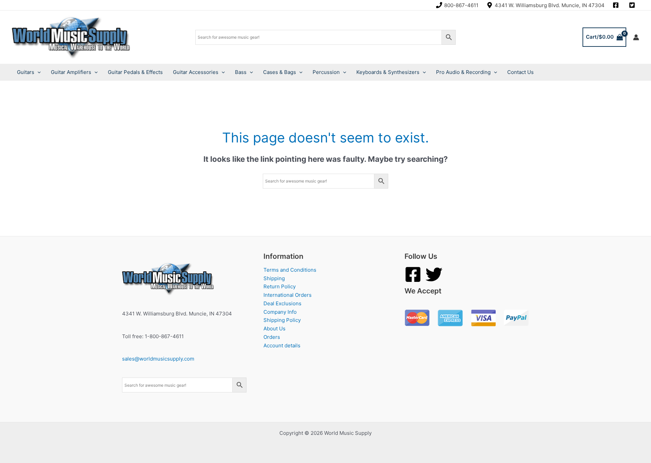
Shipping (274, 278)
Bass (240, 72)
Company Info (280, 312)
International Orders (287, 295)
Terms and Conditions (289, 270)
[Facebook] (413, 274)
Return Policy (279, 286)
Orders (271, 337)
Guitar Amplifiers (71, 72)
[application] (37, 72)
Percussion (326, 72)
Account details (281, 345)
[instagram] (617, 5)
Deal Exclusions (282, 303)
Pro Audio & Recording (463, 72)
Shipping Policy (282, 320)
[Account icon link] (636, 37)
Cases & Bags (279, 72)
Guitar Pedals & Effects (135, 72)
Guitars (25, 72)
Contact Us (520, 72)
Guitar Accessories (195, 72)
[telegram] (633, 5)
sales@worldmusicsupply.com (158, 358)
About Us (274, 328)
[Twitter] (434, 274)
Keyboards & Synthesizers (387, 72)
